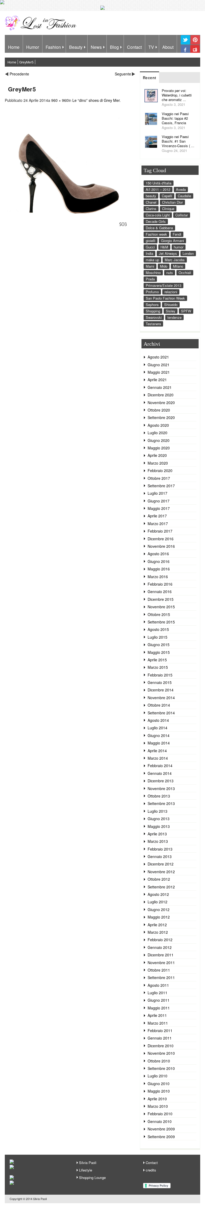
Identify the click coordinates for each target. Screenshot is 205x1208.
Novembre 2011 (161, 962)
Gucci (150, 246)
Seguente (123, 73)
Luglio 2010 (157, 1075)
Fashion (53, 47)
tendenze (174, 317)
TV (151, 47)
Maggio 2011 (159, 1007)
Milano (178, 266)
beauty (151, 195)
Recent (149, 77)
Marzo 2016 (158, 576)
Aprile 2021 (157, 379)
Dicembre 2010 (161, 1045)
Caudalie (184, 195)
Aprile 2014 (157, 750)
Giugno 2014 (158, 735)
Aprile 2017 (157, 515)
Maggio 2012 (159, 917)
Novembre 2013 (161, 788)
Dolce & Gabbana (159, 227)
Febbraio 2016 (160, 584)
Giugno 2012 (158, 909)
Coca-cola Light (158, 215)
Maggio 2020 (159, 447)
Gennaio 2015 (160, 682)
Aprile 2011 (157, 1015)
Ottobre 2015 (159, 614)
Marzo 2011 (158, 1023)
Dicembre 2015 (161, 599)
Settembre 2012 (161, 886)
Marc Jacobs (175, 259)
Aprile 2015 (157, 659)
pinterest (195, 44)
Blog (114, 47)
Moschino (153, 272)
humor (178, 246)
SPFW (186, 310)
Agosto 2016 (158, 553)
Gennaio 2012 (160, 947)
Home (13, 47)
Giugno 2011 (158, 1000)
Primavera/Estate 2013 (163, 285)
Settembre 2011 (161, 977)
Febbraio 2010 (160, 1113)
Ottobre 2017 (159, 478)
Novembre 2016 (161, 546)
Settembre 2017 (161, 485)
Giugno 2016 (158, 561)
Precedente (19, 73)
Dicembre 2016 (161, 538)
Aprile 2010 (157, 1098)
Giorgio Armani (172, 240)
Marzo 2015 (158, 667)
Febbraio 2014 (160, 765)
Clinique (168, 208)
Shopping (153, 310)
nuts (169, 272)
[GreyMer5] (70, 231)
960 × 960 (59, 100)
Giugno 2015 (158, 644)
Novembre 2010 (161, 1053)
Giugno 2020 (158, 440)
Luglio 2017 (157, 493)
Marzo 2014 (158, 758)
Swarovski (154, 317)
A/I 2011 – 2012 (158, 189)
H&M (164, 246)
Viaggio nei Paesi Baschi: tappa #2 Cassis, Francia (175, 118)
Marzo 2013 (158, 841)
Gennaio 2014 (160, 773)
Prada (150, 278)
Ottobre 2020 (159, 410)
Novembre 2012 (161, 871)
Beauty (75, 47)
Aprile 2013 (157, 833)
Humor (32, 47)
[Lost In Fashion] (42, 29)
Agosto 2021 (158, 357)
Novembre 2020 (161, 402)
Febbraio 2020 (160, 470)
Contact (134, 47)
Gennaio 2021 (160, 387)
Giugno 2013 (158, 818)
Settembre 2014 (161, 712)
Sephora (152, 304)
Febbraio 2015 (160, 675)
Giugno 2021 (158, 364)
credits (151, 1170)
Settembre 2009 (161, 1136)
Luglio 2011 (157, 992)
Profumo (152, 291)
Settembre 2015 (161, 622)
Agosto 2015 (158, 629)
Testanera (153, 323)
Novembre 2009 (161, 1129)
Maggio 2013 (159, 826)
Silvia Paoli (87, 1162)
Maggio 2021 (159, 372)
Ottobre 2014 (159, 705)
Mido (163, 266)
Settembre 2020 (161, 417)
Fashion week (156, 234)
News (96, 47)
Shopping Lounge (92, 1177)
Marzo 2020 (158, 463)
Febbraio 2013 (160, 849)
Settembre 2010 (161, 1068)
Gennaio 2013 (160, 856)
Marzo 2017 (158, 523)
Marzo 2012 (158, 932)
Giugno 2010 (158, 1083)
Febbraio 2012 (160, 939)
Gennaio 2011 (160, 1038)
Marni (150, 266)
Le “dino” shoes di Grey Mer (96, 100)
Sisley (170, 310)
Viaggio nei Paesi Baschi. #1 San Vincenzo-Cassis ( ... (178, 141)
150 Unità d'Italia (158, 183)
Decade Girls (156, 221)
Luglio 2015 (157, 637)
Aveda (181, 189)
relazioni (170, 291)
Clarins (151, 208)
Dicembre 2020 (161, 394)
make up (152, 259)
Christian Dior (172, 202)
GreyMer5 (26, 62)
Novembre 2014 (161, 697)
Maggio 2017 (159, 508)
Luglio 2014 (157, 727)
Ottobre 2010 (159, 1061)
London (188, 253)
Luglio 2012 (157, 901)
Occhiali (185, 272)
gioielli (150, 240)
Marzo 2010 (158, 1106)
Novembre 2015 (161, 606)
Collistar (181, 215)
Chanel (151, 202)
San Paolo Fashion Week (165, 298)
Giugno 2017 (158, 501)
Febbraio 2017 (160, 531)
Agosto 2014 (158, 720)
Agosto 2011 (158, 985)
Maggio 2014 (159, 743)
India (149, 253)
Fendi (177, 234)
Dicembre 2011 (161, 954)
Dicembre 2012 (161, 864)
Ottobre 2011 (159, 970)
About (168, 47)
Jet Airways (168, 253)
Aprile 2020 (157, 455)
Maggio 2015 (159, 652)
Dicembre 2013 (161, 780)
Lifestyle (85, 1170)
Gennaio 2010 (160, 1121)
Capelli (167, 195)
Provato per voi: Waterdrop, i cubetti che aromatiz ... (177, 95)
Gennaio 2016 (160, 591)
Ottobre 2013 (159, 796)
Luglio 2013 (157, 811)
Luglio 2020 (157, 432)
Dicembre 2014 (161, 689)
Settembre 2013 (161, 803)
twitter (185, 44)
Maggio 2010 (159, 1091)
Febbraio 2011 (160, 1030)
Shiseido (171, 304)
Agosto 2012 (158, 894)
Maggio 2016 (159, 568)
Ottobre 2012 (159, 879)
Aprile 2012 (157, 924)
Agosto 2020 (158, 425)
